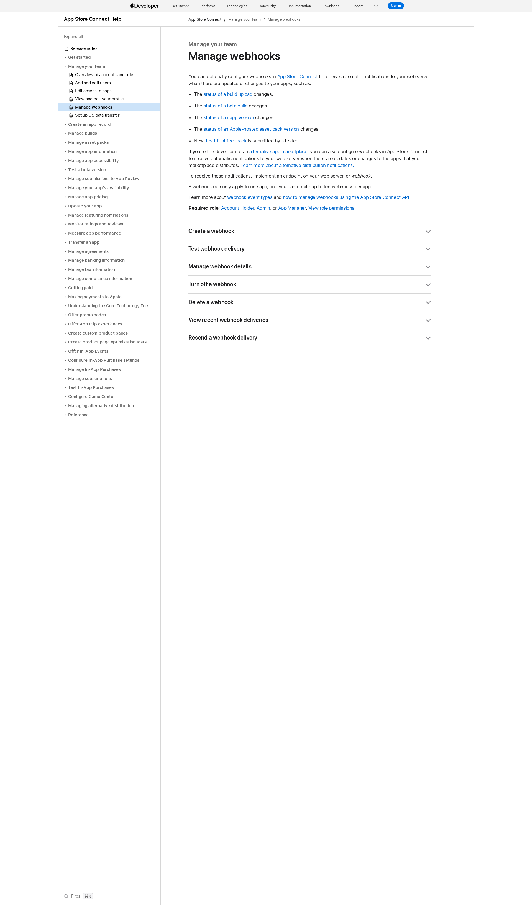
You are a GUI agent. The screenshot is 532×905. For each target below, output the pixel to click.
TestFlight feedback (226, 140)
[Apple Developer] (145, 6)
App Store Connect (204, 19)
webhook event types (250, 197)
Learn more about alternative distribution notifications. (297, 165)
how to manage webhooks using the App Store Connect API (346, 197)
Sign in (396, 6)
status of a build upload (228, 94)
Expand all (73, 36)
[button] (376, 6)
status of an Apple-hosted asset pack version (251, 129)
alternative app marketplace (278, 151)
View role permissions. (332, 208)
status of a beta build (226, 106)
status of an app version (229, 117)
